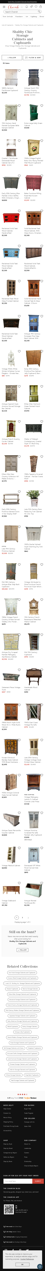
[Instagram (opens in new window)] (6, 1250)
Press (25, 1157)
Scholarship (27, 1161)
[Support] (40, 1266)
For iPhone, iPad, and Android (12, 1200)
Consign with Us (29, 1122)
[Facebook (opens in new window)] (13, 1250)
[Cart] (40, 6)
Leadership (27, 1148)
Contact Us (7, 1113)
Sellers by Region (8, 1157)
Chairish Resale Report (31, 1166)
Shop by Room (7, 1161)
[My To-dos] (26, 6)
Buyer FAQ (27, 1109)
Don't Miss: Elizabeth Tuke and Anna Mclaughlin (22, 2)
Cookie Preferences (27, 1259)
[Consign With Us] (31, 6)
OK (22, 1264)
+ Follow (12, 57)
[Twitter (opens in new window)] (27, 1250)
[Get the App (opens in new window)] (8, 1209)
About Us (27, 1144)
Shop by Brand (8, 1148)
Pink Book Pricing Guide (10, 1126)
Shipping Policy (8, 1122)
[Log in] (21, 7)
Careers (26, 1153)
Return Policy (7, 1117)
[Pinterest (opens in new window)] (20, 1250)
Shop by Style (7, 1144)
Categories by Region (10, 1153)
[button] (5, 7)
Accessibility (7, 1130)
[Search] (39, 12)
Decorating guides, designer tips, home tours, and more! (21, 1192)
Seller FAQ (27, 1126)
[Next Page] (28, 918)
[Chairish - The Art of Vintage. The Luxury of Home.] (13, 7)
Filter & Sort (35, 57)
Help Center (7, 1109)
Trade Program (28, 1113)
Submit (38, 1181)
